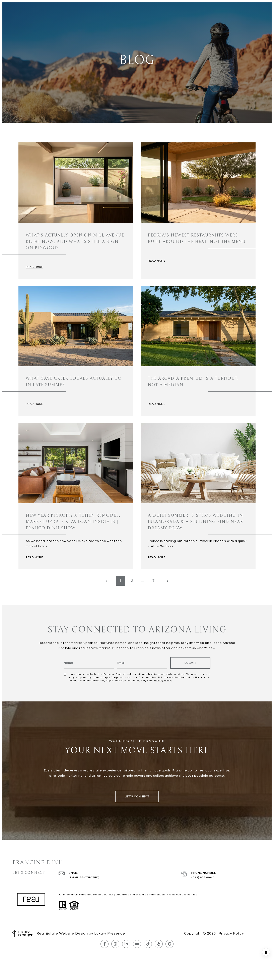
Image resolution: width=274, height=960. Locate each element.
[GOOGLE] (169, 944)
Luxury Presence (109, 933)
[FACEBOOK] (104, 944)
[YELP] (159, 944)
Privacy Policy (163, 680)
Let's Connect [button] (137, 796)
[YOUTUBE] (137, 944)
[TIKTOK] (148, 944)
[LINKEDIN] (126, 944)
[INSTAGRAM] (115, 944)
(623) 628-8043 (203, 877)
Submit (190, 663)
